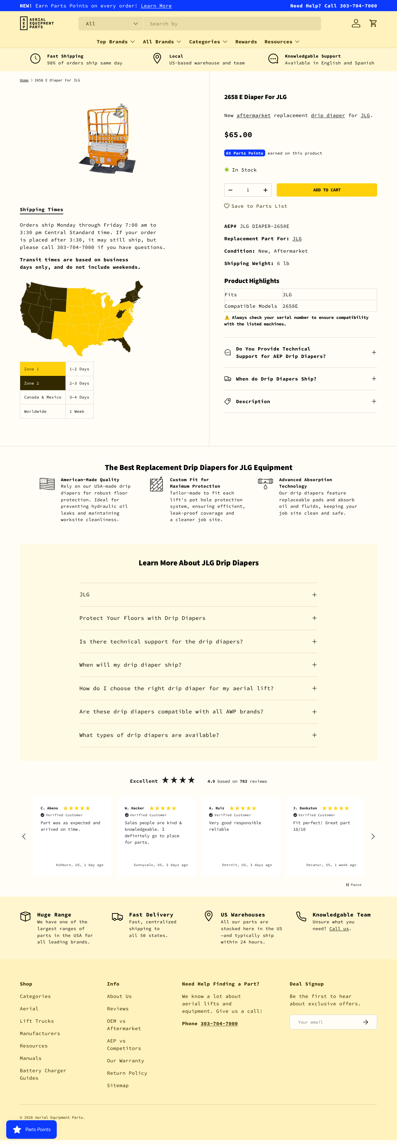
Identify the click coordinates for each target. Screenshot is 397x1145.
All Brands (158, 41)
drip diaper (328, 115)
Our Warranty (125, 1060)
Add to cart (327, 190)
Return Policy (127, 1073)
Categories (204, 41)
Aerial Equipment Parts (59, 1117)
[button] (373, 23)
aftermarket (254, 115)
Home (24, 80)
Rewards (246, 41)
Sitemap (118, 1085)
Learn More (156, 5)
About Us (119, 996)
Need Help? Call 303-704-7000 (333, 5)
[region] (198, 837)
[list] (107, 138)
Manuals (31, 1058)
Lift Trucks (37, 1021)
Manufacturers (40, 1033)
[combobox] (199, 23)
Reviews (118, 1008)
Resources (278, 41)
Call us (339, 928)
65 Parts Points (244, 152)
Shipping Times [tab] (41, 209)
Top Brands (112, 41)
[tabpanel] (107, 320)
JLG (365, 115)
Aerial (29, 1008)
